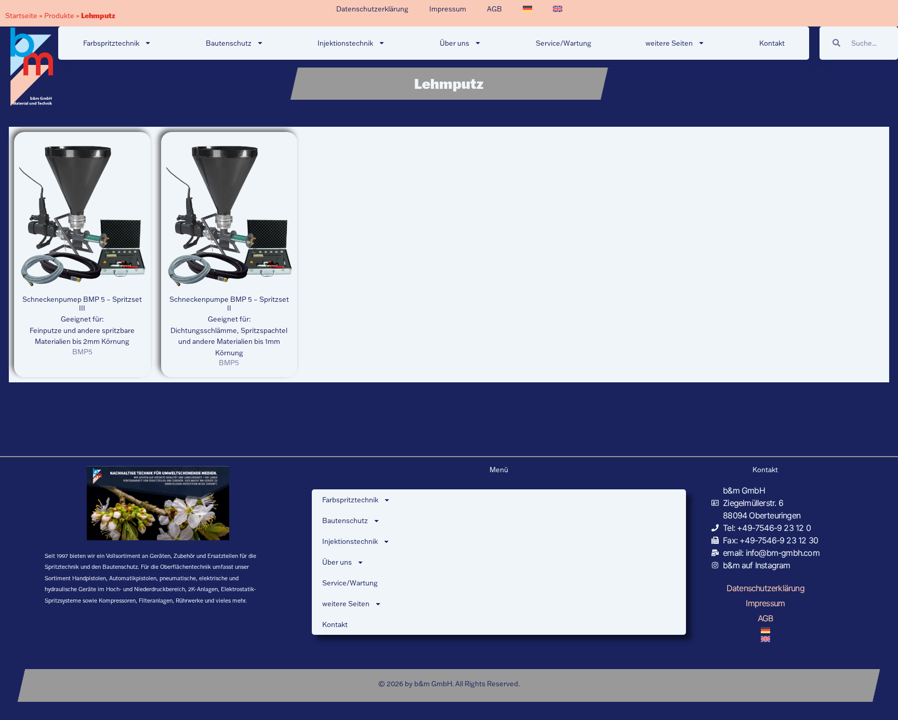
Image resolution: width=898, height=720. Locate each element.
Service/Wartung (563, 43)
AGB (494, 9)
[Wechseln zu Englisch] (557, 9)
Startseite (21, 15)
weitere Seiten (669, 43)
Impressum (447, 9)
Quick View (82, 280)
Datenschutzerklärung (372, 9)
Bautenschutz (229, 43)
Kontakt (772, 43)
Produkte (59, 15)
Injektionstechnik (345, 43)
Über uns (454, 43)
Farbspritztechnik (111, 43)
